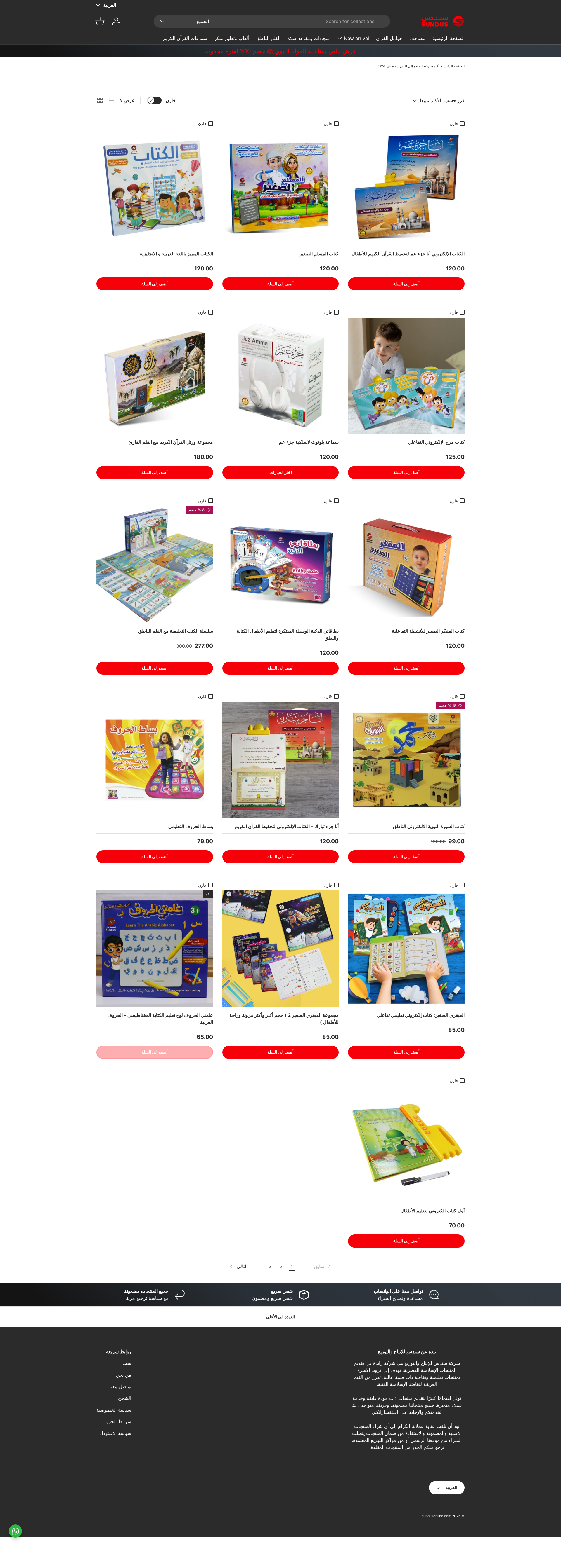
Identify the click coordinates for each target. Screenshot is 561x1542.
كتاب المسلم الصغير (319, 253)
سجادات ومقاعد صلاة (309, 38)
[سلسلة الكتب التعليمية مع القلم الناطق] (154, 564)
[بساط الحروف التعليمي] (154, 760)
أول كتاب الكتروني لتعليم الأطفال (432, 1210)
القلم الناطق (268, 38)
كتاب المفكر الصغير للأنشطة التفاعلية (428, 631)
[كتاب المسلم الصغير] (280, 187)
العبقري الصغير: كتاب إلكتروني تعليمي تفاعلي (421, 1015)
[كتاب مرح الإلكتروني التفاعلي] (406, 376)
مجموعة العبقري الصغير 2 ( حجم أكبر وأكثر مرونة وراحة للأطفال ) (284, 1018)
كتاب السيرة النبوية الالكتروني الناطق (429, 826)
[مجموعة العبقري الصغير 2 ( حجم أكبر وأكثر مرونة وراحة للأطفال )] (280, 948)
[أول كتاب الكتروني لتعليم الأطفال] (406, 1144)
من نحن (123, 1375)
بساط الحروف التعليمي (190, 826)
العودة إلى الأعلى (280, 1316)
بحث (126, 1363)
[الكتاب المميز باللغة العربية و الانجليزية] (154, 187)
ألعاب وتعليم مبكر (231, 38)
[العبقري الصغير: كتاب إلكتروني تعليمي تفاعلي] (406, 948)
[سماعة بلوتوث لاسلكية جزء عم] (280, 376)
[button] (100, 21)
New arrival (356, 38)
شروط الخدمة (117, 1421)
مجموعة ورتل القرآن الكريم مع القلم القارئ (171, 442)
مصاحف (417, 38)
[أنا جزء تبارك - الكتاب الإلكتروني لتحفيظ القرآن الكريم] (280, 760)
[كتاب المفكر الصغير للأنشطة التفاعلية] (406, 564)
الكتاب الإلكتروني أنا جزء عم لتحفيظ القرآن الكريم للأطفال (408, 253)
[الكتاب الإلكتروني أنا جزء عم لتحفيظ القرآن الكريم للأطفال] (406, 187)
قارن (170, 100)
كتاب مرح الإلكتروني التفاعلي (436, 442)
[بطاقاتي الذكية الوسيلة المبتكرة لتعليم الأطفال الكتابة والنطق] (280, 564)
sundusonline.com (436, 1516)
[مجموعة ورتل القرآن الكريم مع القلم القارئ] (154, 376)
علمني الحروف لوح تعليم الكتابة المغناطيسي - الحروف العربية (160, 1018)
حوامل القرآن (389, 38)
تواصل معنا (120, 1386)
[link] (323, 1266)
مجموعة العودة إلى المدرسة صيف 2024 (406, 66)
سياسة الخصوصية (113, 1410)
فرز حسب (454, 100)
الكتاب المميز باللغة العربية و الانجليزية (176, 253)
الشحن (124, 1398)
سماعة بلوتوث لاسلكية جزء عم (309, 442)
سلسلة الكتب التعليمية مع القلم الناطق (175, 631)
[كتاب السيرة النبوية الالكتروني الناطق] (406, 760)
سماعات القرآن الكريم (185, 38)
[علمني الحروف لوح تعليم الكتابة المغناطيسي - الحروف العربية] (154, 948)
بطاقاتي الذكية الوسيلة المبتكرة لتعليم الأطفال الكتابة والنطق (288, 634)
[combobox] (272, 21)
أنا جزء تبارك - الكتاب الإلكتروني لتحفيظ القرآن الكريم (287, 826)
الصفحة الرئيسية (448, 38)
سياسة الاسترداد (115, 1433)
